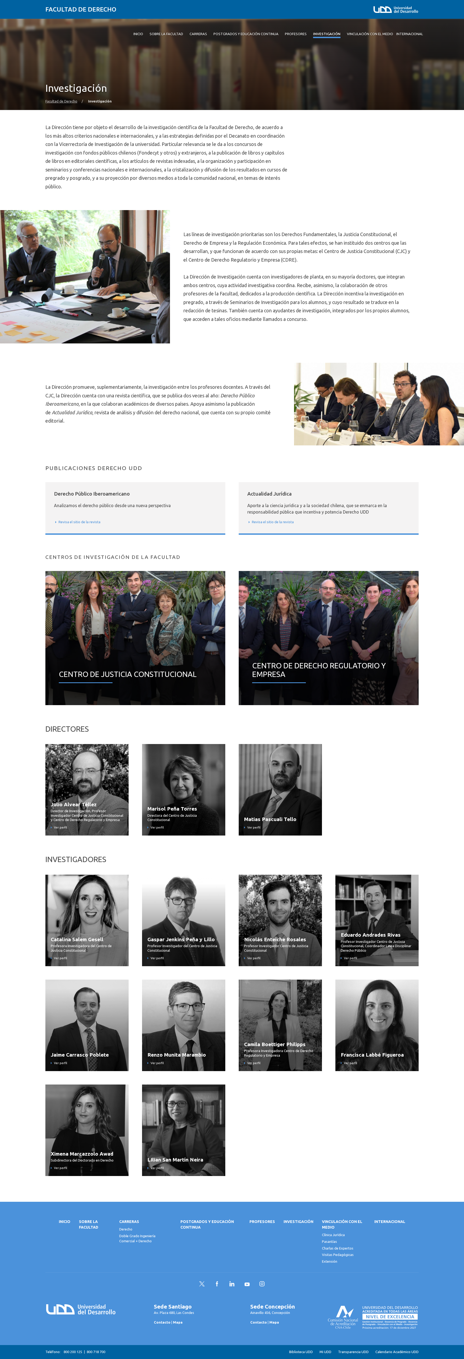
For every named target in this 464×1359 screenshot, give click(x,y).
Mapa (178, 1322)
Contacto (162, 1322)
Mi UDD (325, 1352)
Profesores (262, 1221)
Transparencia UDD (353, 1352)
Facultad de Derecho (80, 9)
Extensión (329, 1261)
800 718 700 (96, 1352)
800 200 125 (73, 1352)
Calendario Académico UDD (397, 1352)
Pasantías (329, 1241)
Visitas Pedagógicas (338, 1255)
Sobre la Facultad (88, 1224)
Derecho (125, 1229)
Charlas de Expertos (337, 1248)
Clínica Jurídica (333, 1235)
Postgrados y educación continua (207, 1224)
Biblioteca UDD (301, 1352)
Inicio (64, 1221)
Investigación (298, 1221)
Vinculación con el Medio (342, 1224)
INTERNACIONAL (389, 1221)
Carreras (129, 1221)
